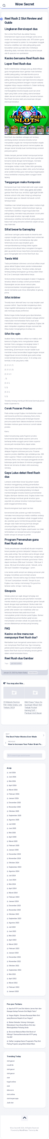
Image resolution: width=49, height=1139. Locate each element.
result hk (10, 1065)
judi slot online (16, 663)
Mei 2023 (12, 936)
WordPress (23, 1130)
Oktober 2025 (14, 811)
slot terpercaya (12, 1098)
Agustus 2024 (14, 871)
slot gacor (11, 1061)
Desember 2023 (15, 905)
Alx (37, 1130)
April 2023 (12, 940)
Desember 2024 (15, 854)
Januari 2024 (14, 901)
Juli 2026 (12, 773)
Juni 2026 (12, 777)
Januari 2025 (14, 850)
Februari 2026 (14, 794)
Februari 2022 (14, 987)
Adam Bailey (22, 673)
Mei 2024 (12, 884)
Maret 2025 (13, 841)
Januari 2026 (14, 798)
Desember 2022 (15, 957)
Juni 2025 (12, 828)
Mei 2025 (12, 833)
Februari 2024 (14, 897)
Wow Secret (24, 4)
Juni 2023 (12, 931)
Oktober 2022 (14, 966)
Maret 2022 (13, 983)
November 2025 (15, 807)
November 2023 (15, 910)
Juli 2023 (12, 927)
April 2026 (12, 785)
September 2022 (15, 970)
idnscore (10, 1090)
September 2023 (15, 918)
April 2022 (12, 978)
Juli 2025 (12, 824)
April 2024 (12, 888)
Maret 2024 (13, 893)
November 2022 (15, 961)
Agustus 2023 (14, 923)
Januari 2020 (14, 991)
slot (8, 1078)
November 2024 (15, 858)
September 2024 (15, 867)
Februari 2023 (14, 948)
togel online (11, 1082)
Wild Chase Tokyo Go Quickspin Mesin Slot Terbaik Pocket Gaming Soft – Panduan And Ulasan (33, 707)
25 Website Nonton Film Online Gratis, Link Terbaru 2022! (12, 705)
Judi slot (10, 1103)
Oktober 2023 (14, 914)
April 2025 (12, 837)
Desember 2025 (15, 803)
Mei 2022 (12, 974)
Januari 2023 (14, 953)
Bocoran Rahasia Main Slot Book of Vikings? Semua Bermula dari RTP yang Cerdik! (22, 1034)
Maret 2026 (13, 790)
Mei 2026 (12, 781)
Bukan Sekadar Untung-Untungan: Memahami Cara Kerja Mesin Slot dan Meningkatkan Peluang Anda (21, 1024)
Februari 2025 (14, 845)
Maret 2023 (13, 944)
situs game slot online (33, 190)
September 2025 (15, 815)
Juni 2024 (12, 880)
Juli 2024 (12, 876)
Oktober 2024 (14, 863)
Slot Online (33, 673)
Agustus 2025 (14, 820)
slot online (11, 1094)
